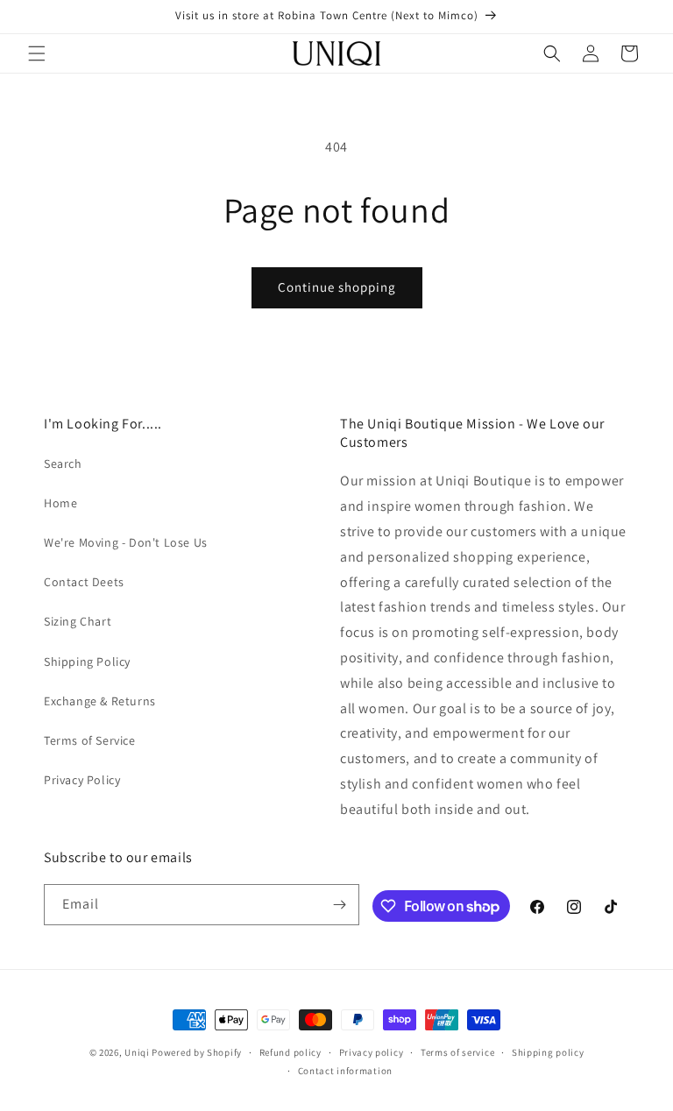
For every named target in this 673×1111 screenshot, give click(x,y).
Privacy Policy (82, 780)
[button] (37, 53)
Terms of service (457, 1052)
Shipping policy (548, 1052)
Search (63, 463)
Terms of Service (90, 740)
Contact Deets (84, 582)
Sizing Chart (77, 621)
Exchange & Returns (100, 701)
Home (60, 503)
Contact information (345, 1071)
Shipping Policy (87, 661)
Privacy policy (371, 1052)
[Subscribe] (339, 904)
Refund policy (290, 1052)
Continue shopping (337, 287)
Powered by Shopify (197, 1052)
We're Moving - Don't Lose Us (126, 542)
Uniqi (137, 1052)
